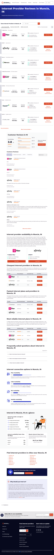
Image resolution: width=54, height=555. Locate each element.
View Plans (48, 34)
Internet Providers (15, 2)
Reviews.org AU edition (8, 536)
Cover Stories (41, 2)
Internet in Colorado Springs (24, 546)
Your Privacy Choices (24, 551)
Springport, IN (32, 455)
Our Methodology (5, 534)
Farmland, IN (32, 464)
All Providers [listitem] (9, 154)
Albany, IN (32, 457)
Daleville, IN (11, 464)
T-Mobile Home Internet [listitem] (17, 154)
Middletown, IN (33, 459)
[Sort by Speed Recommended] (47, 27)
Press (3, 531)
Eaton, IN (10, 459)
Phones (29, 2)
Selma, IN (10, 457)
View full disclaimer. (5, 128)
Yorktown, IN (11, 455)
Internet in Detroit (22, 544)
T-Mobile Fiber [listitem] (29, 154)
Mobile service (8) (24, 26)
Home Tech (35, 2)
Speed (19, 137)
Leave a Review (42, 144)
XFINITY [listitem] (24, 154)
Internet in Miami (22, 540)
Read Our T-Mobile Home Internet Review (48, 78)
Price (19, 143)
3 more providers (26, 129)
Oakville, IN (11, 458)
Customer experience (22, 146)
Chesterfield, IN (33, 458)
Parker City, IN (11, 462)
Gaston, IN (11, 461)
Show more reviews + (27, 228)
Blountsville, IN (33, 461)
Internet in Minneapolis (23, 542)
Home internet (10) (5, 26)
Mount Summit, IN (33, 462)
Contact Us (4, 529)
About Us (20, 497)
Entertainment (24, 2)
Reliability (20, 140)
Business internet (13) (15, 26)
